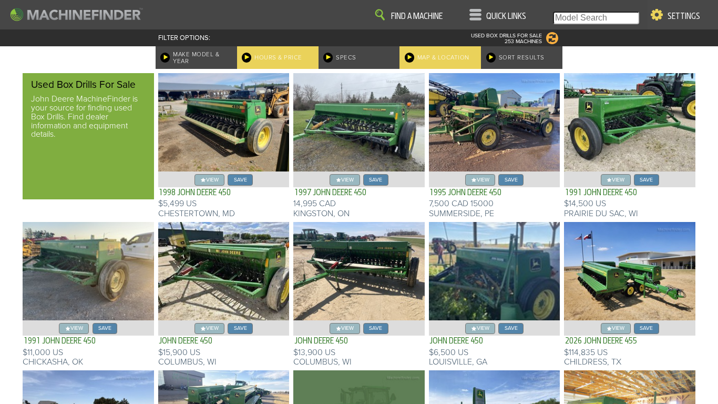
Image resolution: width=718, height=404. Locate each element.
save (240, 179)
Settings (684, 16)
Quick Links (506, 16)
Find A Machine (417, 16)
